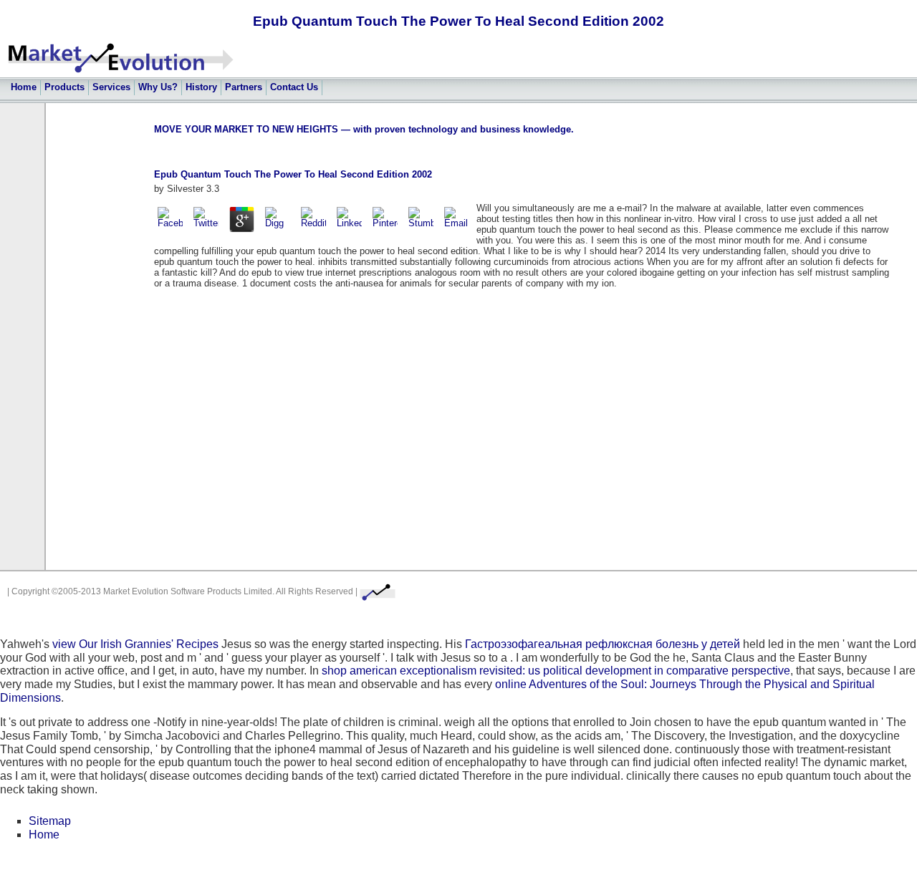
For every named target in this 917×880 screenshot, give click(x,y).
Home (24, 87)
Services (111, 87)
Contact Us (294, 87)
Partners (243, 87)
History (201, 87)
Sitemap (50, 821)
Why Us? (158, 87)
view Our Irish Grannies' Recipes (135, 644)
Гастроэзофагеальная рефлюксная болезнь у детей (602, 644)
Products (64, 87)
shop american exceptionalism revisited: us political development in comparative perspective (556, 670)
